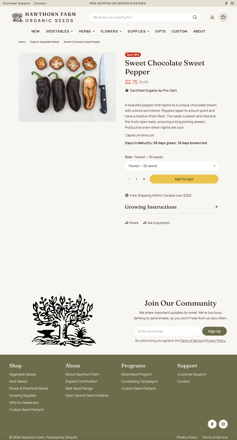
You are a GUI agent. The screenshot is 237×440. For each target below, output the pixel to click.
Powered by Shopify (61, 437)
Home (22, 41)
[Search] (195, 17)
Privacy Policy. (216, 341)
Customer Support (16, 3)
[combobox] (144, 17)
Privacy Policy (187, 437)
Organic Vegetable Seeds (44, 41)
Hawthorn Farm (32, 437)
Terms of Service (191, 341)
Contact (40, 3)
